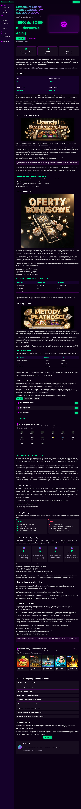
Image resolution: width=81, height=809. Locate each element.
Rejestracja (76, 1)
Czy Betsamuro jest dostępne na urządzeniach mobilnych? (31, 716)
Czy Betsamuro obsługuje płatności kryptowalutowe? (30, 708)
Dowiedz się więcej (31, 38)
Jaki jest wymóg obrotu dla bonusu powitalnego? (29, 695)
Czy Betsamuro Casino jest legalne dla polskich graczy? (30, 682)
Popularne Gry (6, 23)
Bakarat (4, 18)
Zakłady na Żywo (6, 38)
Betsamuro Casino (7, 2)
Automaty (5, 20)
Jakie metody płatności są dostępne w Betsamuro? (29, 687)
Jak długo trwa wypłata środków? (25, 691)
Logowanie (68, 1)
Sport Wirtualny (6, 41)
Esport (4, 33)
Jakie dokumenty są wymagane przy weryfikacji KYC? (30, 712)
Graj (76, 403)
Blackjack (5, 25)
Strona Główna (6, 7)
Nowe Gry (5, 28)
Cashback (5, 12)
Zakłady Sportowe (6, 36)
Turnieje (4, 10)
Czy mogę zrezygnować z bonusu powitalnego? (28, 703)
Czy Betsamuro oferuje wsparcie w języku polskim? (29, 699)
